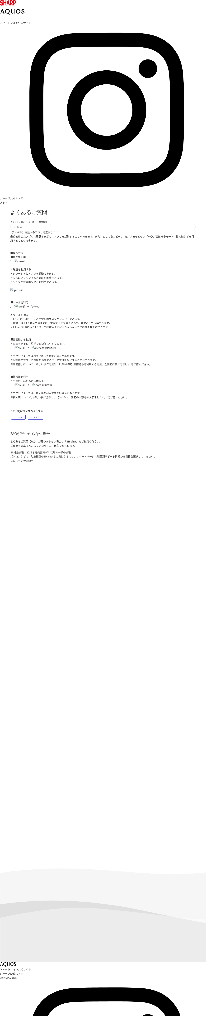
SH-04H (31, 221)
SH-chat (71, 441)
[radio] (18, 417)
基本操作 (43, 221)
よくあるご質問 (17, 221)
